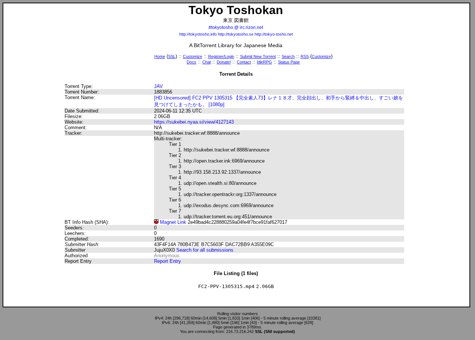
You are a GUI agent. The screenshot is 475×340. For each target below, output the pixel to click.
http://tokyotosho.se (235, 34)
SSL (172, 56)
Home (159, 56)
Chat (206, 62)
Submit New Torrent (258, 56)
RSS (305, 56)
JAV (158, 86)
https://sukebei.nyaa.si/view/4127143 (194, 122)
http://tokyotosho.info (198, 34)
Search (288, 56)
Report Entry (167, 261)
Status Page (289, 62)
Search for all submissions (204, 250)
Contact (244, 62)
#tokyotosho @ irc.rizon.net (236, 27)
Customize (192, 56)
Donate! (224, 62)
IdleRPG (264, 62)
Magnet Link (172, 222)
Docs (191, 62)
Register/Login (221, 56)
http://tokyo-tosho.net (274, 34)
